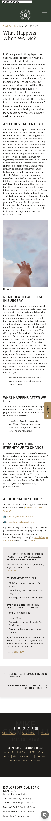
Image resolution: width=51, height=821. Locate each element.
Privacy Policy (9, 733)
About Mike (10, 751)
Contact (45, 733)
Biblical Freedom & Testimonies (19, 811)
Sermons (40, 756)
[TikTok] (27, 728)
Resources (36, 760)
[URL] (36, 728)
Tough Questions (10, 26)
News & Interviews (19, 760)
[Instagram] (23, 728)
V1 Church (24, 751)
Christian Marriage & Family (17, 798)
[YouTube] (19, 728)
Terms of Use (28, 733)
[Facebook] (14, 728)
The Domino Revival (23, 756)
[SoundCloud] (32, 728)
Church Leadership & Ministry (18, 802)
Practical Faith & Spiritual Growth (20, 806)
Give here (11, 570)
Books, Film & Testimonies (16, 815)
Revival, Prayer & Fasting (15, 793)
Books (7, 756)
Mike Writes (38, 751)
